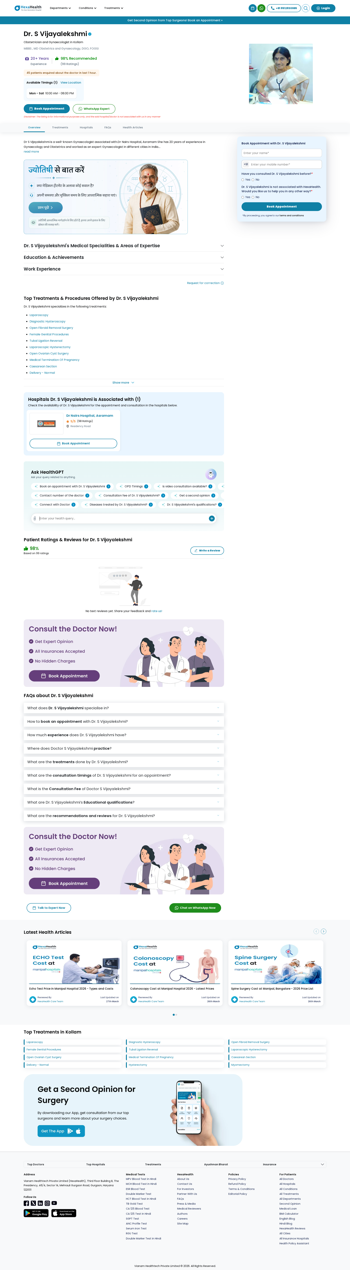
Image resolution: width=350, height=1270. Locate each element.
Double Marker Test (138, 1194)
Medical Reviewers (189, 1208)
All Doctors (286, 1179)
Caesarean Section (43, 366)
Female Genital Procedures (49, 334)
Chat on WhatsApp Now (198, 908)
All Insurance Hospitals (294, 1238)
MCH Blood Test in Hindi (141, 1184)
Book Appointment (76, 443)
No (257, 180)
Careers (182, 1218)
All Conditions (288, 1189)
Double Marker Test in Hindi (143, 1238)
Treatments (60, 127)
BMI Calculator (288, 1214)
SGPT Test (132, 1218)
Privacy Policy (237, 1179)
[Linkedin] (40, 1203)
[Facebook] (26, 1203)
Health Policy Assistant (294, 1243)
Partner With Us (187, 1194)
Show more (120, 382)
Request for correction (203, 283)
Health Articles (133, 127)
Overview (34, 127)
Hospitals (86, 127)
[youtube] (54, 1203)
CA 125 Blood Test (137, 1208)
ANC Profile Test (136, 1223)
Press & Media (186, 1204)
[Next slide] (323, 931)
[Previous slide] (316, 931)
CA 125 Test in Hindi (138, 1214)
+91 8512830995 (286, 8)
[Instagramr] (47, 1203)
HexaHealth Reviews (292, 1228)
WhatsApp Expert (97, 109)
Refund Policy (237, 1184)
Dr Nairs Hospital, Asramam (89, 415)
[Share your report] (35, 518)
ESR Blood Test (135, 1189)
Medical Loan (288, 1208)
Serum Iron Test (136, 1228)
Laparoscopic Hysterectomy (50, 347)
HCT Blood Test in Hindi (141, 1199)
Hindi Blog (285, 1223)
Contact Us (184, 1184)
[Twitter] (33, 1203)
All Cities (284, 1233)
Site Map (182, 1223)
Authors (182, 1214)
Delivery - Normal (42, 373)
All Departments (290, 1199)
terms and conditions (291, 215)
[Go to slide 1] (174, 1015)
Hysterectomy (138, 1065)
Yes (247, 180)
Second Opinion (289, 1204)
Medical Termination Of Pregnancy (54, 360)
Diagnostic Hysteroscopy (47, 321)
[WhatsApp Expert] (261, 8)
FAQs (107, 127)
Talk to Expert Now (51, 908)
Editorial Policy (237, 1194)
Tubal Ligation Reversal (46, 341)
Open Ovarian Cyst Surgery (49, 353)
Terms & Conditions (241, 1189)
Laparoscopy (39, 315)
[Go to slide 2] (176, 1015)
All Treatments (289, 1194)
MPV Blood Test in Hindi (141, 1179)
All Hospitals (287, 1184)
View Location (71, 82)
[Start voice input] (212, 518)
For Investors (185, 1189)
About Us (183, 1179)
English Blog (287, 1218)
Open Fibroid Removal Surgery (51, 328)
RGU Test (132, 1233)
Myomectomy (240, 1065)
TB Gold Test (134, 1204)
